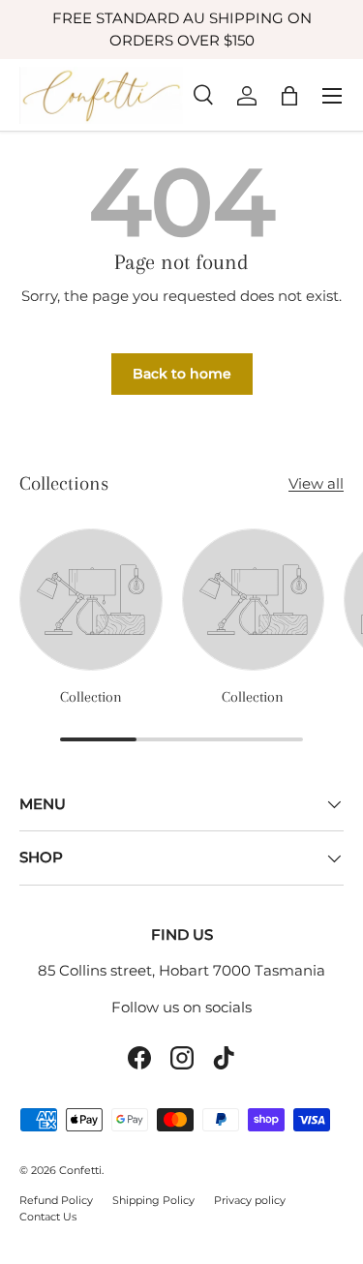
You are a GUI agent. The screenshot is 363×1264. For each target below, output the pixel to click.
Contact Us (47, 1216)
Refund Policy (56, 1200)
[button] (289, 96)
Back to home (182, 373)
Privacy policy (250, 1200)
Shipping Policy (153, 1200)
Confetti (80, 1170)
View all (316, 483)
